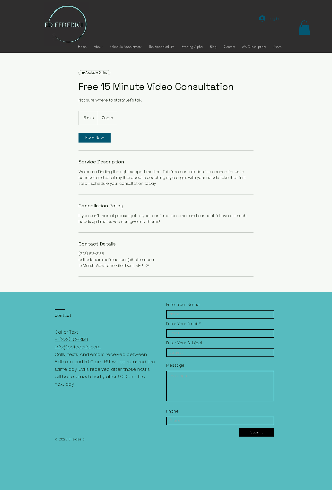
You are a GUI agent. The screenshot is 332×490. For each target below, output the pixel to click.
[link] (95, 138)
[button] (304, 27)
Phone (172, 411)
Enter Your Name (183, 305)
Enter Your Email (182, 324)
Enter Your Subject (184, 343)
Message (175, 365)
